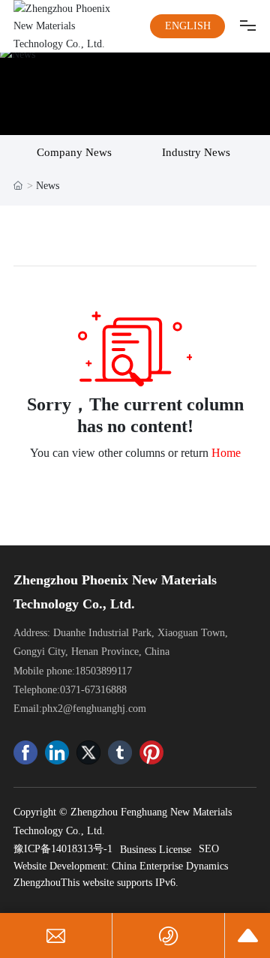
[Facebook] (26, 752)
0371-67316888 (93, 689)
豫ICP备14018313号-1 (63, 848)
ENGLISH (188, 26)
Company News (74, 152)
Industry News (196, 152)
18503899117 (103, 671)
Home (226, 452)
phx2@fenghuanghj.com (94, 708)
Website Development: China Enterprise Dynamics (121, 866)
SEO (209, 848)
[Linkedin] (57, 752)
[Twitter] (88, 752)
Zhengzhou (37, 882)
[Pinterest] (152, 752)
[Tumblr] (120, 752)
